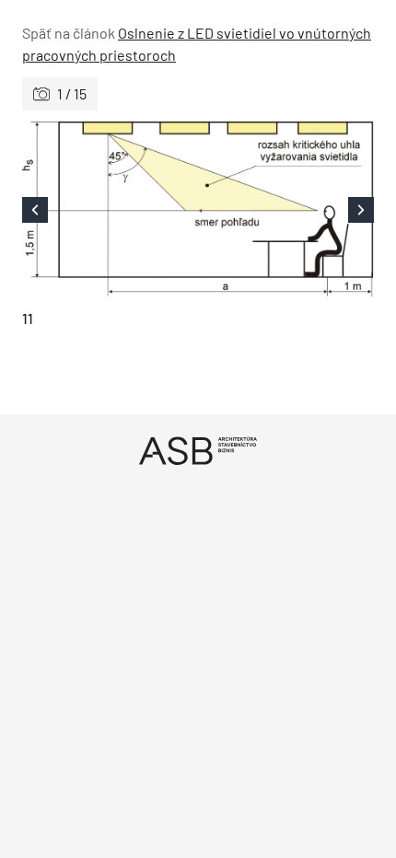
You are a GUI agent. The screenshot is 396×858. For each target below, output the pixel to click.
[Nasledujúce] (286, 210)
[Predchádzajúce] (110, 210)
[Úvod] (198, 450)
